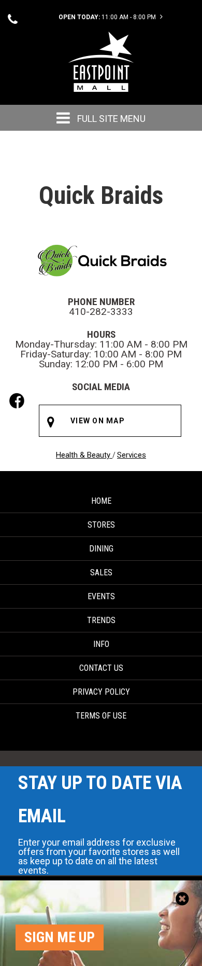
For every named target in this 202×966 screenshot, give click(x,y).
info (101, 644)
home (101, 501)
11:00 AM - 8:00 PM (108, 17)
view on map (97, 421)
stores (101, 525)
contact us (101, 668)
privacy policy (101, 692)
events (101, 596)
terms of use (101, 716)
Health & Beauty (84, 455)
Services (131, 455)
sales (101, 572)
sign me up (59, 937)
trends (101, 620)
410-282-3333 (101, 312)
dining (101, 549)
